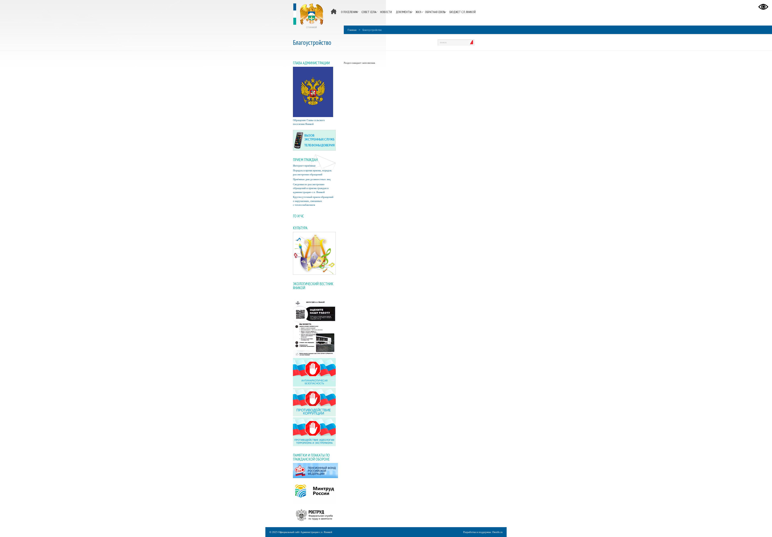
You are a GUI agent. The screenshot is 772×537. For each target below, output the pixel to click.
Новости (386, 12)
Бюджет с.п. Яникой (463, 12)
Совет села (368, 12)
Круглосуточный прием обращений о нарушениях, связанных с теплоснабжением (313, 200)
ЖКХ (418, 12)
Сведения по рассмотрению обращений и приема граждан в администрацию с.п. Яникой (311, 188)
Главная (352, 29)
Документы (404, 12)
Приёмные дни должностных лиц (312, 179)
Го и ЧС (298, 215)
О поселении (349, 12)
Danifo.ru (497, 532)
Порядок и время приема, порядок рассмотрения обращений (312, 172)
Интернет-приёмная (304, 165)
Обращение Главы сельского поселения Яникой (309, 122)
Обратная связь (435, 12)
